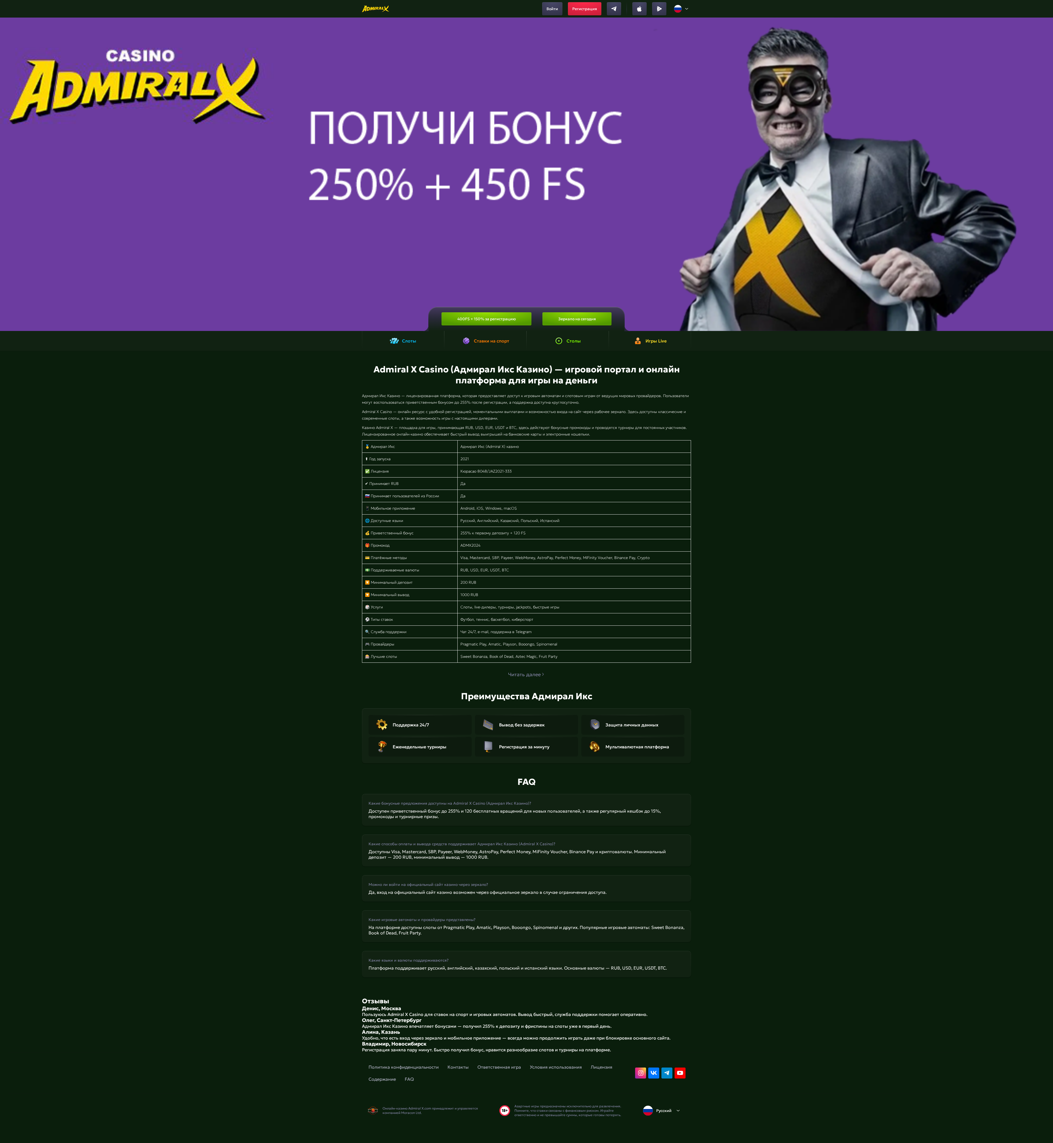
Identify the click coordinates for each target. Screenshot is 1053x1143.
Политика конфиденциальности (404, 1067)
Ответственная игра (499, 1067)
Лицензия (601, 1067)
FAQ (409, 1079)
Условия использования (556, 1067)
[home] (376, 9)
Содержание (382, 1079)
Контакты (458, 1067)
